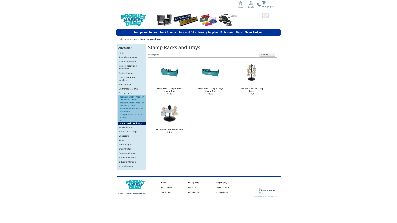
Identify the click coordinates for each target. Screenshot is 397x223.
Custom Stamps (126, 73)
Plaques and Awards (128, 153)
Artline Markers (126, 166)
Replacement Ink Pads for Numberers (131, 110)
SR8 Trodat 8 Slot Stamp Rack (169, 129)
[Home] (121, 39)
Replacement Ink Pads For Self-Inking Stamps (132, 98)
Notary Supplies (208, 32)
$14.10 (169, 132)
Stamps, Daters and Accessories (128, 67)
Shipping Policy (222, 192)
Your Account (166, 192)
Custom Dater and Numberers (127, 78)
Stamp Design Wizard (128, 57)
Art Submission (194, 192)
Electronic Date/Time (128, 88)
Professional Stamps (128, 131)
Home (121, 52)
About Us (192, 187)
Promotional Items (127, 157)
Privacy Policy (193, 182)
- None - (265, 54)
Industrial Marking (127, 161)
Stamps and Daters (145, 32)
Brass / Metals (125, 148)
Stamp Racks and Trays (131, 123)
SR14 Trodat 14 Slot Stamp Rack (251, 89)
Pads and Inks (187, 32)
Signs (239, 32)
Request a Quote (222, 187)
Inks (121, 120)
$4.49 (169, 93)
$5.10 (210, 93)
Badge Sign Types (223, 182)
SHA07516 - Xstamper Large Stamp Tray (210, 89)
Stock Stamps (168, 32)
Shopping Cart (269, 6)
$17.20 (251, 93)
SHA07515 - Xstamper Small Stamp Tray (169, 89)
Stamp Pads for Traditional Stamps (132, 116)
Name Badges (253, 32)
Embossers (227, 32)
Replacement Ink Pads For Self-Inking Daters (132, 104)
